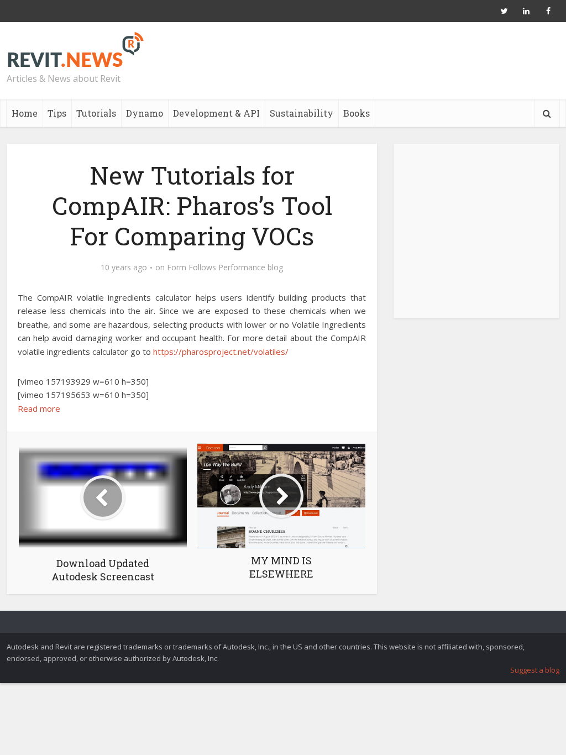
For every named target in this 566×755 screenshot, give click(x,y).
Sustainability (301, 113)
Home (25, 113)
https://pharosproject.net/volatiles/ (221, 351)
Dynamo (144, 113)
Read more (39, 408)
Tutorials (96, 113)
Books (356, 113)
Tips (57, 113)
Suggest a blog (534, 670)
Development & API (216, 113)
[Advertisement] (476, 237)
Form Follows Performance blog (225, 267)
